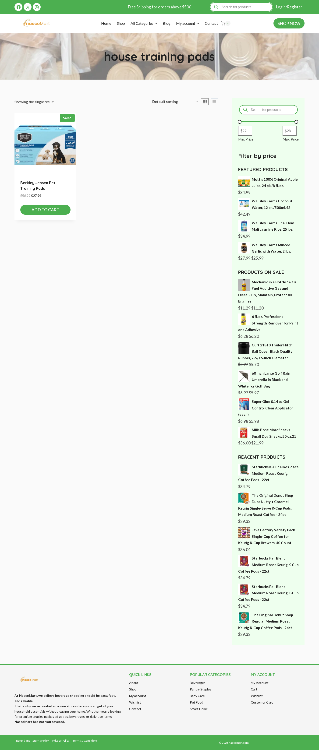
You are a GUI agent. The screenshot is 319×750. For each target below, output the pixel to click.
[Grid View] (205, 101)
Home (106, 23)
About (133, 683)
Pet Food (196, 702)
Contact (211, 23)
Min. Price (245, 139)
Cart (254, 689)
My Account (260, 683)
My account (137, 696)
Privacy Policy (60, 740)
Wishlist (135, 702)
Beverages (198, 683)
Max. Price (291, 139)
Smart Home (199, 709)
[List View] (214, 101)
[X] (28, 7)
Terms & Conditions (85, 740)
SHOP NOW (289, 23)
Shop (121, 23)
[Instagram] (37, 7)
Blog (166, 23)
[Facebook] (18, 7)
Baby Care (197, 696)
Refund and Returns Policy (32, 740)
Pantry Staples (200, 689)
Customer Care (262, 702)
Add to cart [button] (45, 209)
